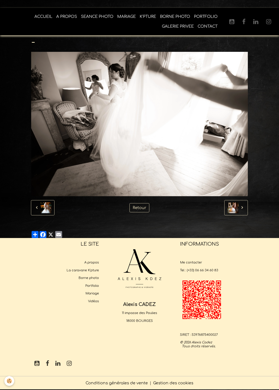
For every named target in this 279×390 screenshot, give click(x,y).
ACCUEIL (43, 16)
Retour (139, 208)
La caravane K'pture (82, 270)
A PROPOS (66, 16)
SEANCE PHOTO (97, 16)
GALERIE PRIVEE (178, 26)
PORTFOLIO (206, 16)
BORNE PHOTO (175, 16)
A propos (91, 262)
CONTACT (208, 26)
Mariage (92, 293)
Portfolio (92, 285)
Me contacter (191, 262)
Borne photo (88, 278)
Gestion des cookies (173, 383)
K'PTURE (148, 16)
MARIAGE (126, 16)
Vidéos (93, 301)
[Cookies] (9, 381)
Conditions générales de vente (117, 383)
